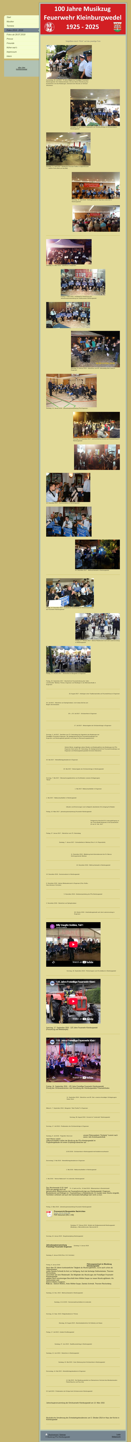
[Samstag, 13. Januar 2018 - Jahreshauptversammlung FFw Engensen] (71, 390)
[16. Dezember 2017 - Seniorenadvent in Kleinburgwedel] (68, 487)
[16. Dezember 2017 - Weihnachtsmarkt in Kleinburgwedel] (97, 554)
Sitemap (62, 1435)
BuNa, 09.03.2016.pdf (62, 1213)
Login (119, 1434)
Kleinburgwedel (21, 69)
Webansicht (116, 1437)
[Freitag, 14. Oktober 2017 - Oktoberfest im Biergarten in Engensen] (68, 659)
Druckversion (53, 1435)
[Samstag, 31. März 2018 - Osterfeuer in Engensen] (69, 251)
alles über (21, 67)
